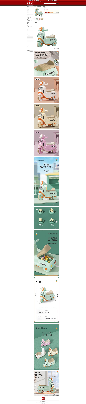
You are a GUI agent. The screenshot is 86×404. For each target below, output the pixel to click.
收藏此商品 (58, 12)
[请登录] (37, 1)
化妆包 (28, 18)
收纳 (27, 15)
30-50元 (28, 9)
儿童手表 (28, 24)
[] (42, 1)
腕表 (27, 23)
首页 (37, 6)
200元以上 (28, 12)
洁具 (27, 19)
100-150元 (28, 11)
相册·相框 (28, 22)
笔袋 (30, 17)
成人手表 (31, 24)
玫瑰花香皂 (29, 20)
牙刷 (31, 20)
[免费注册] (39, 1)
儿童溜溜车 (44, 6)
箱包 (27, 25)
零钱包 (28, 17)
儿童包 (31, 26)
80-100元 (28, 10)
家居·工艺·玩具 (39, 6)
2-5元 (27, 7)
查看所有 (32, 51)
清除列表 (30, 51)
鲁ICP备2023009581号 (43, 403)
